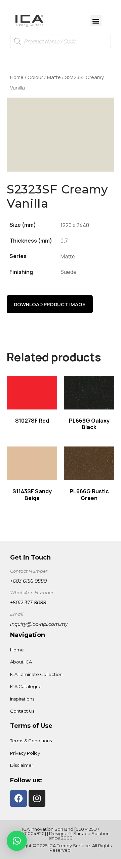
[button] (96, 20)
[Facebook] (18, 798)
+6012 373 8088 (28, 603)
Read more (31, 393)
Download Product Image (49, 304)
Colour (35, 77)
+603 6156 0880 (28, 581)
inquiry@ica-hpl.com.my (39, 624)
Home (17, 77)
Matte (54, 77)
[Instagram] (37, 798)
